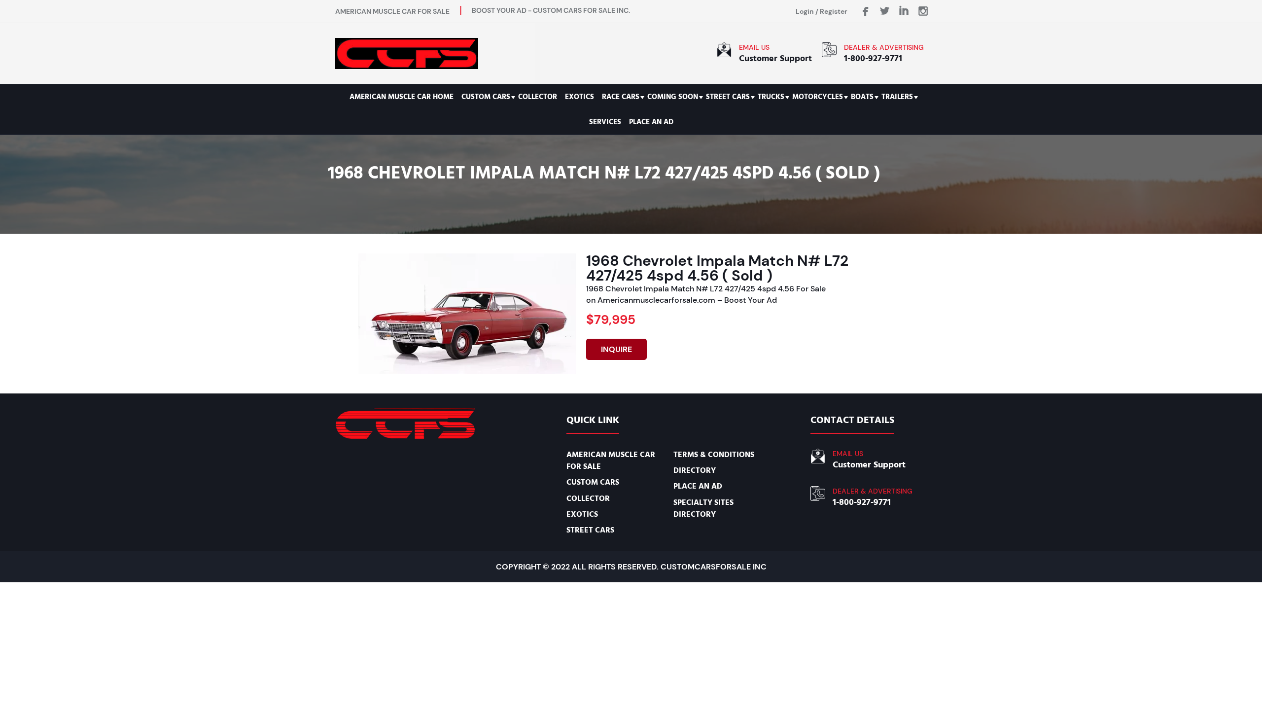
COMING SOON (672, 97)
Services (605, 122)
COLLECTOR (537, 97)
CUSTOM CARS (485, 97)
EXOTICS (579, 97)
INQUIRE (616, 349)
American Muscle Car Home (402, 97)
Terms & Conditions (713, 454)
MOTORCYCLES (817, 97)
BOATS (862, 97)
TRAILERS (897, 97)
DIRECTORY (694, 470)
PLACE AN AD (651, 122)
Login (805, 11)
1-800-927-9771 (873, 58)
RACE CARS (620, 97)
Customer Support (775, 58)
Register (833, 11)
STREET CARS (728, 97)
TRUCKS (771, 97)
